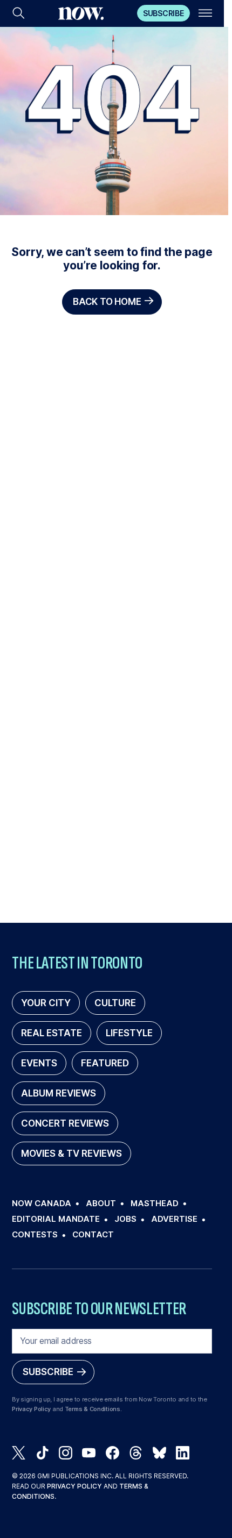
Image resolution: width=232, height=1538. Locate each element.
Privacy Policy (31, 1409)
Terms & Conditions (92, 1409)
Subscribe (163, 13)
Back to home (107, 301)
